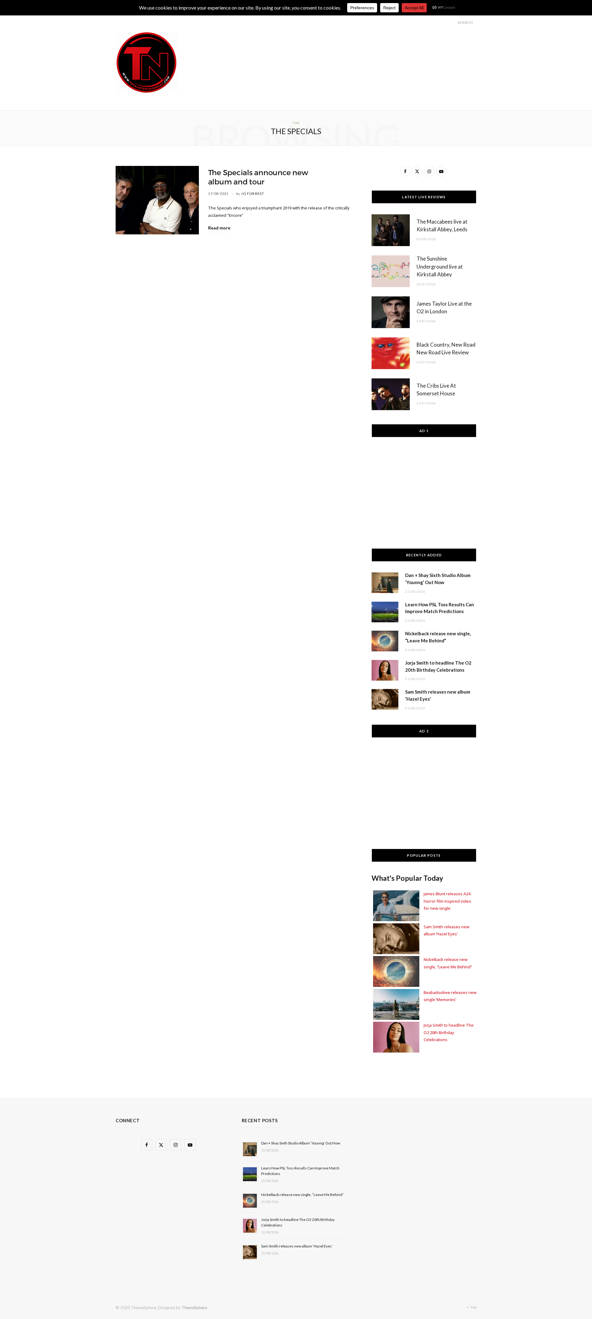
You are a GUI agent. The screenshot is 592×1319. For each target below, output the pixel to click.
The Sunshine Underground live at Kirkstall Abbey (440, 266)
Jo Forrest (252, 194)
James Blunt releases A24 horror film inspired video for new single (447, 901)
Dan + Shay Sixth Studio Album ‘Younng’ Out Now (300, 1143)
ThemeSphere (194, 1307)
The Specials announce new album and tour (258, 177)
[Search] (452, 22)
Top (473, 1307)
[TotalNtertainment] (146, 62)
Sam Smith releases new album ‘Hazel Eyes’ (297, 1246)
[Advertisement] (364, 46)
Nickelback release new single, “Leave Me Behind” (302, 1194)
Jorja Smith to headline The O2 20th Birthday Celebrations (449, 1032)
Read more (219, 227)
